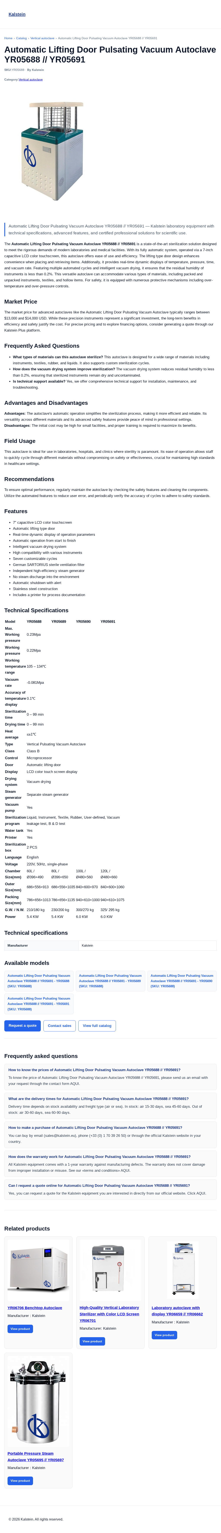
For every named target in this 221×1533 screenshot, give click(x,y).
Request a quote (22, 1026)
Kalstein (17, 14)
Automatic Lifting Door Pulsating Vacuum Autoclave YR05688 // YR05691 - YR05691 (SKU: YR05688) (39, 1004)
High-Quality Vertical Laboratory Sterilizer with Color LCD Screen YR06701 (109, 1314)
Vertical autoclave (31, 79)
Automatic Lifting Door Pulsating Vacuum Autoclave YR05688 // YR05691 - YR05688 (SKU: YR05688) (39, 981)
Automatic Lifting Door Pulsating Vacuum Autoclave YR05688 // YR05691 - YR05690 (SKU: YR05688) (182, 981)
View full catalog (97, 1026)
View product (20, 1328)
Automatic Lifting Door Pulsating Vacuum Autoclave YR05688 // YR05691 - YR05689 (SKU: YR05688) (110, 981)
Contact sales (59, 1026)
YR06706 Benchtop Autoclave (35, 1308)
